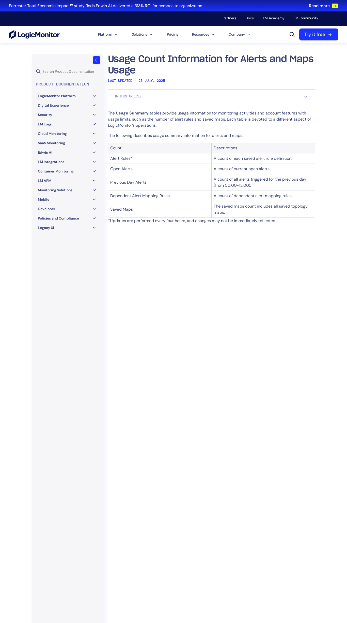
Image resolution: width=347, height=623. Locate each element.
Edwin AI (45, 152)
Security (45, 114)
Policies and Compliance (58, 218)
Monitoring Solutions (55, 190)
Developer (46, 209)
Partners (229, 18)
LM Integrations (51, 162)
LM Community (306, 18)
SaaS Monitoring (51, 143)
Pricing (172, 34)
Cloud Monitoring (52, 133)
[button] (108, 34)
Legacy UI (46, 227)
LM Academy (274, 18)
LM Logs (45, 124)
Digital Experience (53, 105)
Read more (319, 5)
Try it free (314, 34)
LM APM (44, 180)
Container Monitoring (56, 171)
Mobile (43, 199)
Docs (249, 18)
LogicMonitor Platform (57, 96)
